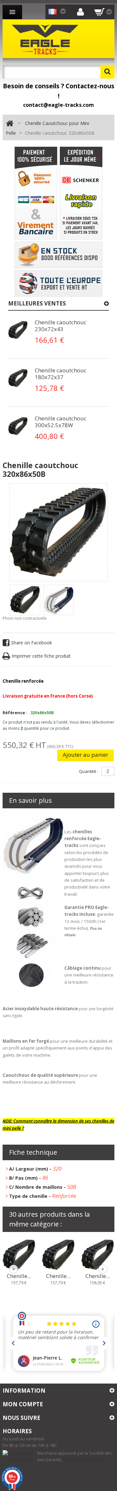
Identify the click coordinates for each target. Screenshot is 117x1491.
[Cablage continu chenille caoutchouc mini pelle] (18, 330)
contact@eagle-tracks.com (58, 104)
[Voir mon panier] (103, 12)
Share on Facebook (31, 643)
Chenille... (19, 1276)
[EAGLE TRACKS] (46, 38)
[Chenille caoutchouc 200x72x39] (19, 1254)
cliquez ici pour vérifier (85, 1459)
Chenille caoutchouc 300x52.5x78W (60, 422)
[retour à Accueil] (9, 123)
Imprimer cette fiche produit (41, 656)
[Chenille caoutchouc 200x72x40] (58, 1254)
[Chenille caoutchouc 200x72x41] (97, 1254)
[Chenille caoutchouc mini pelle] (25, 600)
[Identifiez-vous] (80, 12)
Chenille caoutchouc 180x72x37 (60, 374)
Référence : (15, 712)
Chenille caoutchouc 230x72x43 (60, 325)
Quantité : (88, 771)
